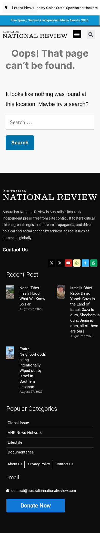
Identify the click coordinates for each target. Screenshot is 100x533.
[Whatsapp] (93, 263)
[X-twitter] (51, 263)
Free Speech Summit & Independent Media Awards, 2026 (49, 20)
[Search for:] (50, 122)
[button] (77, 34)
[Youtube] (68, 263)
